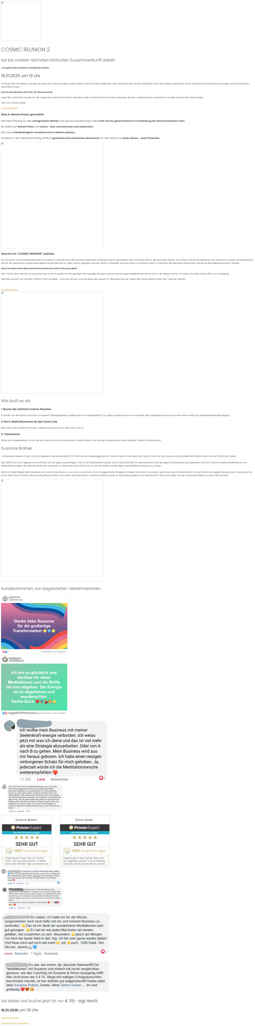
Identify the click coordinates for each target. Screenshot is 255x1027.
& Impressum (22, 1023)
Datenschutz (7, 1023)
